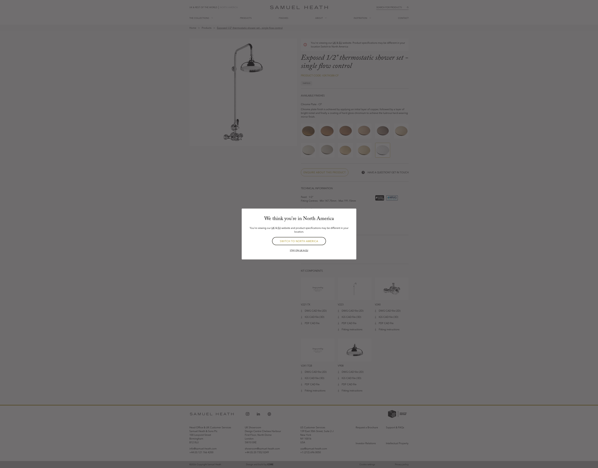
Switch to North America (299, 241)
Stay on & (299, 250)
